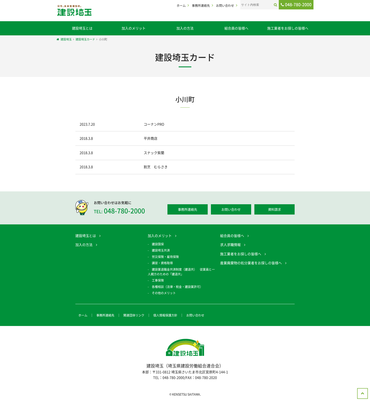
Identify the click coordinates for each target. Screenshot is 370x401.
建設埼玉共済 (161, 250)
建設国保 (158, 244)
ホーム (181, 5)
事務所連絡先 (201, 5)
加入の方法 (185, 28)
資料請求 (274, 209)
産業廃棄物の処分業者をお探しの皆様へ (251, 262)
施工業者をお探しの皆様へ (287, 28)
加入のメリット (134, 28)
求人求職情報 (230, 244)
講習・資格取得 (162, 263)
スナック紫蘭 (154, 152)
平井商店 (150, 138)
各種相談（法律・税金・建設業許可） (177, 286)
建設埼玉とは (82, 28)
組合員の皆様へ (236, 28)
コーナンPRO (154, 124)
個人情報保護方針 (165, 315)
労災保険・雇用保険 (165, 256)
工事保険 (158, 280)
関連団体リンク (133, 315)
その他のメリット (164, 293)
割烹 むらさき (156, 166)
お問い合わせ (225, 5)
